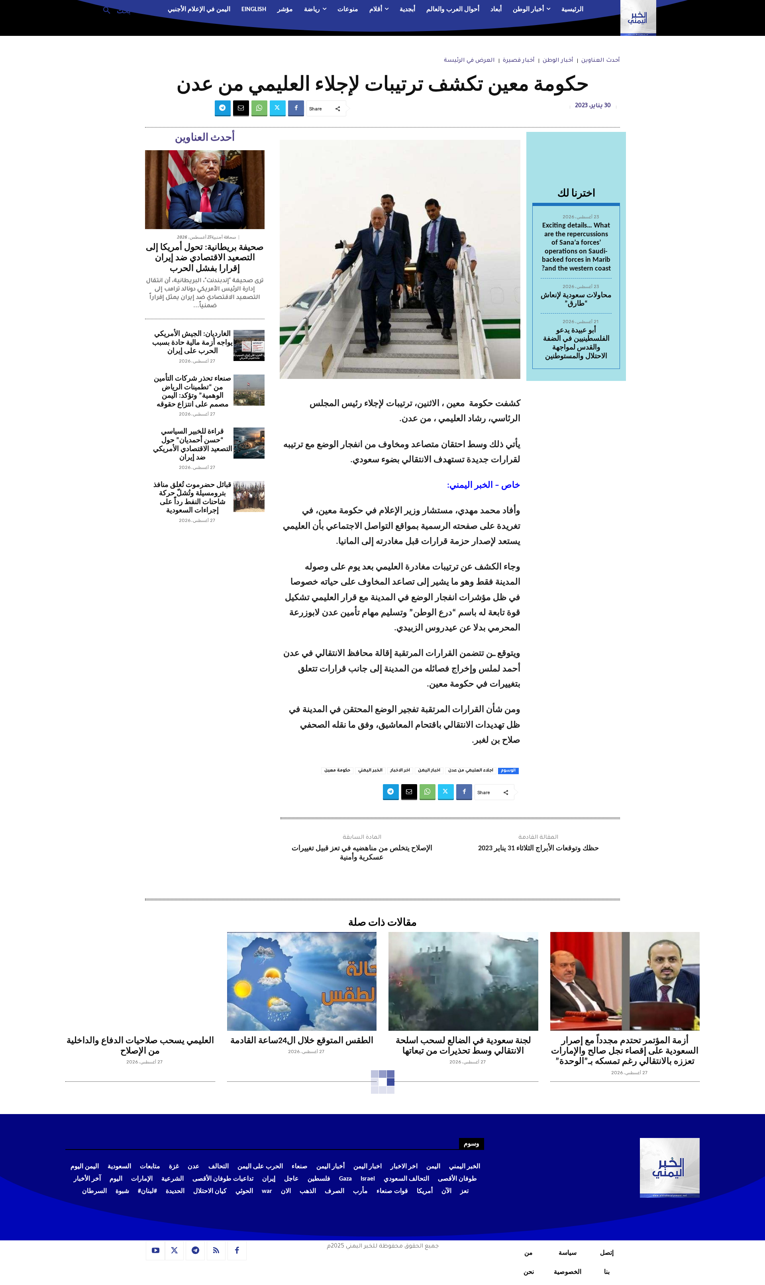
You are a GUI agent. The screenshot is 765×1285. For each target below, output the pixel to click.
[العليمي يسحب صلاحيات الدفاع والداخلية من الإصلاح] (140, 981)
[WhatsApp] (259, 108)
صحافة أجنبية (224, 237)
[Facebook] (296, 108)
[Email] (241, 108)
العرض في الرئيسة (469, 61)
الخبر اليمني (370, 770)
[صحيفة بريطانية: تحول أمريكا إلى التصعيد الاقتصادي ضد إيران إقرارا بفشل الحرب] (205, 189)
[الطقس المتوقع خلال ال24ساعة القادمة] (302, 981)
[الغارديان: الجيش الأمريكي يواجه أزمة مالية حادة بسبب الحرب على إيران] (249, 345)
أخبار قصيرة (519, 61)
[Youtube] (155, 1250)
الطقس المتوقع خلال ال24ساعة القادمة (301, 1041)
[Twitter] (278, 108)
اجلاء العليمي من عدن (470, 770)
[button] (114, 10)
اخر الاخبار (400, 770)
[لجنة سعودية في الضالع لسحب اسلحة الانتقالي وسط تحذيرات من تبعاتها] (463, 981)
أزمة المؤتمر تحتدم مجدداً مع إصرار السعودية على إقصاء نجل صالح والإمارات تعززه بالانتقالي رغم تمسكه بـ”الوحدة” (624, 1051)
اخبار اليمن (429, 770)
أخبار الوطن (558, 61)
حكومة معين (337, 770)
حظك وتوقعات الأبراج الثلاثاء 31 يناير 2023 (538, 848)
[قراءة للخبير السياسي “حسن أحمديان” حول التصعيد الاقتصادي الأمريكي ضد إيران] (249, 443)
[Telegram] (223, 108)
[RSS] (216, 1250)
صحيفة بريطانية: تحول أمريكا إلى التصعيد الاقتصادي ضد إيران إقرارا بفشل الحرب (205, 258)
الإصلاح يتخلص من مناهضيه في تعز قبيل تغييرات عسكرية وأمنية (362, 853)
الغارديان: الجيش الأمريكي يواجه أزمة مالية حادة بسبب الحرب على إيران (192, 342)
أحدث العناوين (600, 61)
